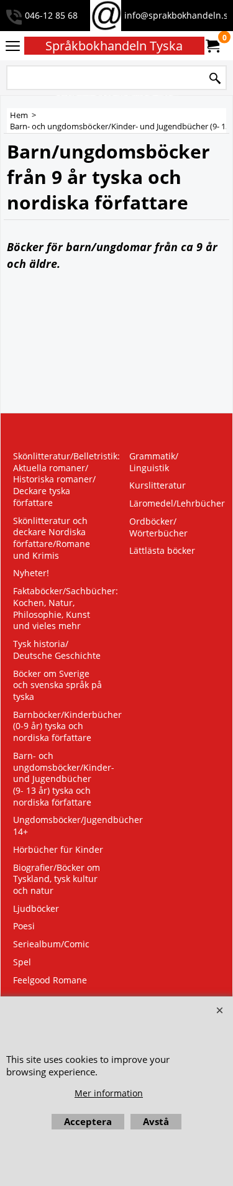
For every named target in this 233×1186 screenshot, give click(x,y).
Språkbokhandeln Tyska (114, 45)
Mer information (109, 1093)
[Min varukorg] (212, 46)
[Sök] (215, 78)
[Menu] (13, 47)
